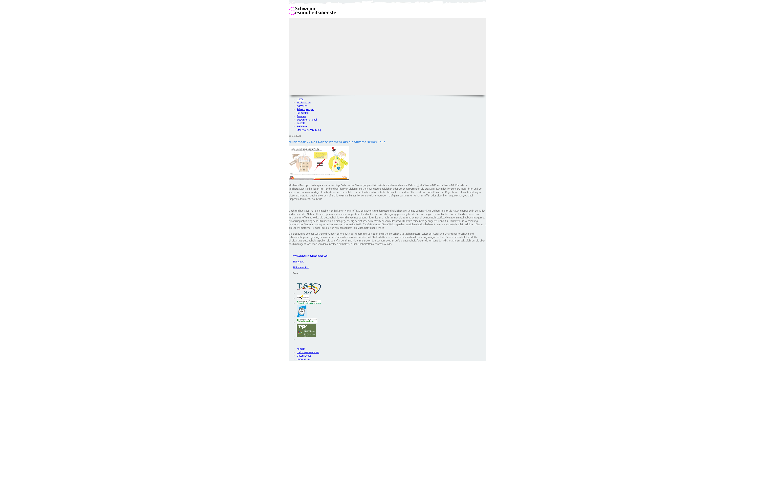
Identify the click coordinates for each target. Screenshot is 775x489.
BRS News (296, 261)
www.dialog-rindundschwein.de (308, 255)
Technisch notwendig (294, 433)
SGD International (307, 119)
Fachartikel (303, 112)
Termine (301, 116)
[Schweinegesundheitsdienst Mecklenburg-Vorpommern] (309, 293)
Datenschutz (304, 355)
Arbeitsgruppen (305, 109)
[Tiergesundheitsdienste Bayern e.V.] (302, 316)
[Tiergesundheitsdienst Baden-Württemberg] (303, 298)
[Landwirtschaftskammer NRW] (309, 303)
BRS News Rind (299, 267)
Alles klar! (291, 478)
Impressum (303, 359)
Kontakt (301, 123)
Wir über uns (304, 102)
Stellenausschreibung (309, 130)
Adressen (302, 106)
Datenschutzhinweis (300, 487)
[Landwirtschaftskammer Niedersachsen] (307, 322)
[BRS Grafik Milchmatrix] (319, 179)
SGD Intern (303, 126)
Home (300, 99)
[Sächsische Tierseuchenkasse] (306, 336)
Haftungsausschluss (308, 352)
